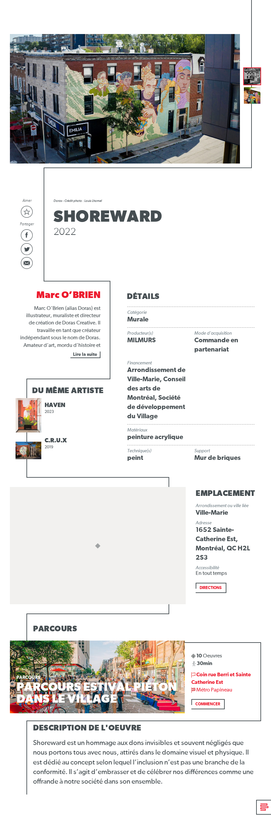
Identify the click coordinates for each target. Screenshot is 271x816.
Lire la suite (85, 354)
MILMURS (141, 340)
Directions (211, 588)
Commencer (207, 704)
